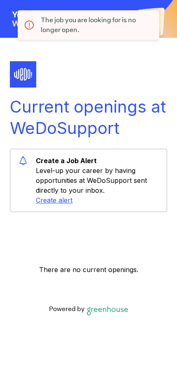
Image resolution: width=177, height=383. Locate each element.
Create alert (54, 200)
